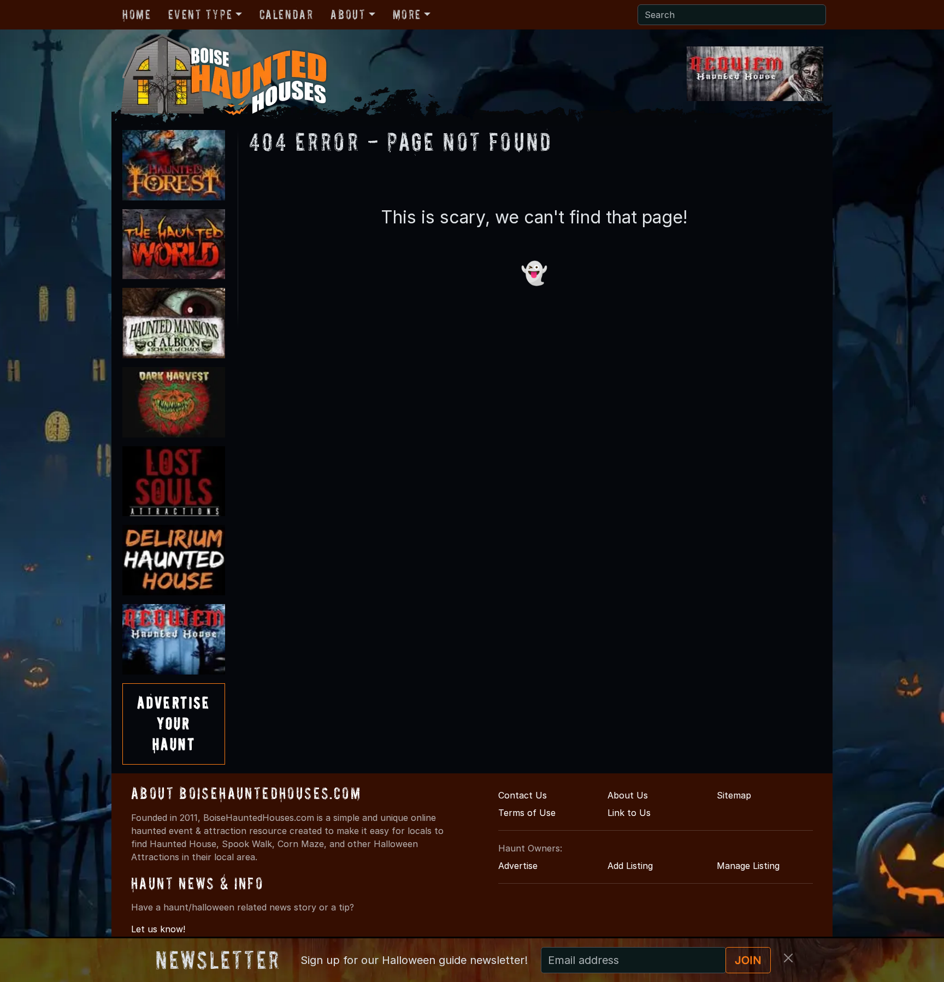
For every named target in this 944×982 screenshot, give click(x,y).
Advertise (518, 865)
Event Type (200, 14)
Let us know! (158, 929)
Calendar (286, 14)
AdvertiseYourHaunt (173, 724)
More (407, 14)
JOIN (748, 960)
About (348, 14)
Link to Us (629, 812)
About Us (627, 795)
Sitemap (734, 795)
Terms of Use (527, 812)
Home (136, 14)
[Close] (788, 958)
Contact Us (522, 795)
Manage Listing (748, 865)
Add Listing (630, 865)
